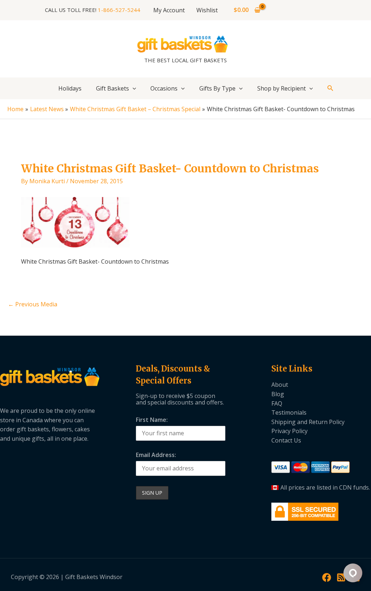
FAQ (276, 403)
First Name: (152, 420)
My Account (169, 10)
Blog (277, 394)
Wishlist (207, 10)
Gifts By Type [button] (217, 88)
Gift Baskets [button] (112, 88)
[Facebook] (326, 577)
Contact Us (286, 440)
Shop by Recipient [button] (281, 88)
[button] (132, 88)
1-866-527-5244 (119, 9)
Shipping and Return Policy (308, 422)
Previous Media (32, 304)
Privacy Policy (289, 431)
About (279, 385)
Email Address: (156, 455)
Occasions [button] (164, 88)
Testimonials (289, 412)
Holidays (70, 88)
